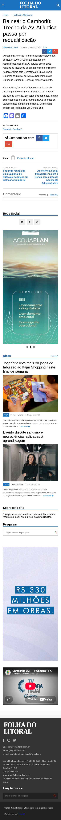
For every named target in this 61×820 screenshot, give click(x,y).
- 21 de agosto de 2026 (32, 415)
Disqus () (54, 195)
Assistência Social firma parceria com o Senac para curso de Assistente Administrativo (46, 177)
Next (54, 286)
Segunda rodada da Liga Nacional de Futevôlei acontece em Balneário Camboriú (15, 175)
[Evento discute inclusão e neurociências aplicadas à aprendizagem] (30, 462)
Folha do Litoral (11, 47)
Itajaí (6, 415)
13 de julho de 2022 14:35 (30, 47)
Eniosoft (21, 814)
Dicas (7, 355)
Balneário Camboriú (12, 129)
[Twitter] (49, 51)
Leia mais (24, 426)
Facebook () (43, 195)
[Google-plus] (55, 51)
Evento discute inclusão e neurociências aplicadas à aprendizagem (23, 436)
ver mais (53, 356)
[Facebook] (44, 51)
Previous (6, 286)
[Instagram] (37, 222)
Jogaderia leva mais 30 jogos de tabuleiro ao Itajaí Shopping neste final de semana (29, 367)
